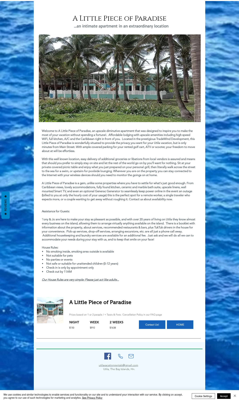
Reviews (5, 205)
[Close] (235, 396)
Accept (224, 396)
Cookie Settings (203, 396)
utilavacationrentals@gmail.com (118, 365)
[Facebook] (107, 356)
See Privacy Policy (92, 397)
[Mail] (131, 356)
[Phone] (120, 356)
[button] (120, 78)
